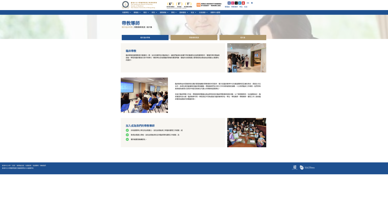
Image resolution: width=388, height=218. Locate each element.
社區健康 (202, 12)
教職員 (136, 12)
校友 (192, 12)
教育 (145, 12)
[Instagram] (232, 3)
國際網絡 (163, 12)
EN (248, 3)
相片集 (149, 27)
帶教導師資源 (139, 27)
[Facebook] (229, 3)
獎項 (172, 12)
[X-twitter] (236, 3)
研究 (153, 12)
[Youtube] (243, 3)
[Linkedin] (239, 3)
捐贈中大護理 (215, 12)
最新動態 (182, 12)
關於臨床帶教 (127, 27)
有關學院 (125, 12)
